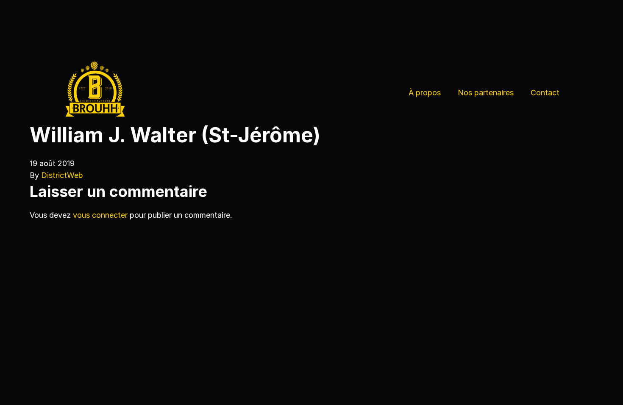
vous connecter (100, 215)
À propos (425, 92)
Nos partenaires (486, 92)
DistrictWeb (62, 175)
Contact (545, 92)
